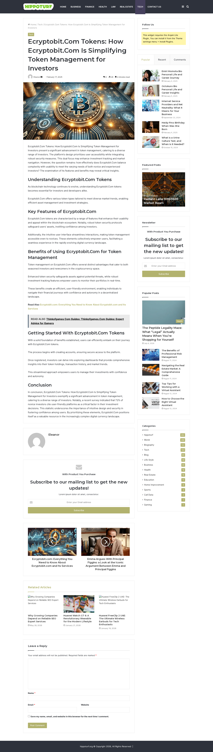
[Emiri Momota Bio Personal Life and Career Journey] (150, 75)
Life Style (149, 460)
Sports (147, 489)
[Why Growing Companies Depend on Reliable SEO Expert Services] (43, 604)
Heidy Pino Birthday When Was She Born (173, 126)
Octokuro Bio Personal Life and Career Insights (172, 89)
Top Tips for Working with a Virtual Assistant (171, 387)
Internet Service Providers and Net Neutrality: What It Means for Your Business (172, 108)
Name (31, 693)
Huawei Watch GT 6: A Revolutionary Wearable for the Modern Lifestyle (77, 618)
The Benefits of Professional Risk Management (172, 353)
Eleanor (53, 434)
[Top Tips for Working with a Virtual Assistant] (150, 388)
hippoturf (148, 435)
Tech (140, 6)
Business (76, 6)
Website (85, 705)
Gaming (148, 504)
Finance (89, 6)
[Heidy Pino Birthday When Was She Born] (150, 127)
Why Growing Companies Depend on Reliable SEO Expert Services (43, 618)
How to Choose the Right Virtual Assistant (173, 402)
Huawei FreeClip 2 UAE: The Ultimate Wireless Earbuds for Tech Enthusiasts (112, 620)
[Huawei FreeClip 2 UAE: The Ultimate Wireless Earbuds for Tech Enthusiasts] (114, 604)
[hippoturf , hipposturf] (38, 6)
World (147, 440)
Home (63, 6)
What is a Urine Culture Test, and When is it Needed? (173, 141)
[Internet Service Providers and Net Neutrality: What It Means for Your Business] (150, 105)
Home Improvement (154, 485)
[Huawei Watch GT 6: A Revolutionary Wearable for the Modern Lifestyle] (78, 604)
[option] (163, 189)
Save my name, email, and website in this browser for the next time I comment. (70, 716)
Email (31, 705)
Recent (162, 59)
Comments (180, 59)
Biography (149, 445)
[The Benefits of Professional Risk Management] (150, 355)
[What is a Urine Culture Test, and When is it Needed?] (150, 142)
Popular (145, 59)
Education (149, 480)
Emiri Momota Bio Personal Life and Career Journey (172, 74)
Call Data (148, 494)
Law (113, 6)
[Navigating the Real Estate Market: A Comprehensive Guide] (150, 370)
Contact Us (154, 6)
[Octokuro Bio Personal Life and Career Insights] (150, 90)
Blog (146, 455)
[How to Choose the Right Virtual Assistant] (150, 403)
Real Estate (126, 6)
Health (103, 6)
